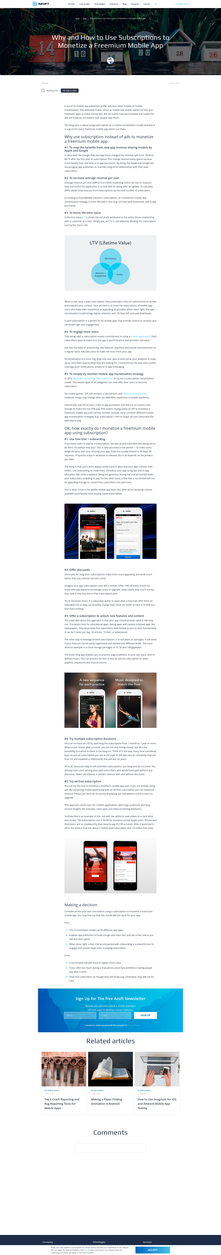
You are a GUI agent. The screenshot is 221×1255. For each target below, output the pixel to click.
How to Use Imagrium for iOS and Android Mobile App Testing (157, 1103)
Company (135, 4)
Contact (146, 4)
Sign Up (145, 1015)
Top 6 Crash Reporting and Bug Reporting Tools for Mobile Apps (61, 1103)
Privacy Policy (134, 1025)
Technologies (99, 4)
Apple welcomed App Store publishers (93, 378)
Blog (124, 4)
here (86, 1250)
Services (71, 4)
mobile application (140, 336)
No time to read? (69, 90)
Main (78, 18)
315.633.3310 (182, 4)
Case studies (84, 4)
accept (153, 1249)
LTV (85, 217)
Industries (114, 4)
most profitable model (135, 393)
